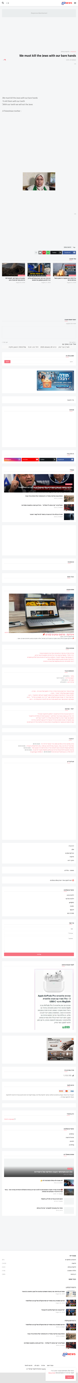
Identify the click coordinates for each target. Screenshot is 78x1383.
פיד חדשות (70, 400)
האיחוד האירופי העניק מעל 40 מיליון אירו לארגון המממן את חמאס (39, 279)
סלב (73, 849)
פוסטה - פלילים (69, 870)
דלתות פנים (70, 895)
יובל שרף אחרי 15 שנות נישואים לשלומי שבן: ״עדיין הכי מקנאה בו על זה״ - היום (50, 697)
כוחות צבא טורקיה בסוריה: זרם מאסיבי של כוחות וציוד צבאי (44, 496)
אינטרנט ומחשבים (39, 1260)
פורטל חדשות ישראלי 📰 (33, 1369)
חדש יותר (72, 342)
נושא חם (71, 680)
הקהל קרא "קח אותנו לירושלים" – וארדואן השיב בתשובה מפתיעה (42, 505)
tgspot (72, 909)
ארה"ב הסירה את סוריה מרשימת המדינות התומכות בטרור (57, 653)
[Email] (40, 252)
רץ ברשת (39, 1274)
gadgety (71, 902)
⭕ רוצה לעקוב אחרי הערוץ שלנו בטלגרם (62, 880)
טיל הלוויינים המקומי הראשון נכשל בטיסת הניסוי (65, 279)
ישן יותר (5, 342)
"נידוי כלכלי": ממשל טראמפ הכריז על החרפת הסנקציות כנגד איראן (54, 655)
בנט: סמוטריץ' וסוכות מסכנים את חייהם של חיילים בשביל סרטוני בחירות (52, 720)
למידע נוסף (51, 1372)
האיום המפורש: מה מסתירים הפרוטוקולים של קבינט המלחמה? (45, 1301)
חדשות (72, 856)
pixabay (71, 1134)
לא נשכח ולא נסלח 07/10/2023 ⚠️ (51, 1180)
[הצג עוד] (36, 252)
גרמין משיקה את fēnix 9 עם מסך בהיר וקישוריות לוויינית (57, 744)
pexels (72, 1141)
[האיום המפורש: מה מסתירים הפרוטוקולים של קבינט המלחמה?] (71, 1303)
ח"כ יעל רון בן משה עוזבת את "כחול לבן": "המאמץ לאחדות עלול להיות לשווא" (51, 716)
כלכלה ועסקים (39, 1270)
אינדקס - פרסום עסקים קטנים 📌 (58, 635)
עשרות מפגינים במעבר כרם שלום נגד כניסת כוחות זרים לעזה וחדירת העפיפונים (50, 722)
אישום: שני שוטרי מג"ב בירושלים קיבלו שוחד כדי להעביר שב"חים (55, 718)
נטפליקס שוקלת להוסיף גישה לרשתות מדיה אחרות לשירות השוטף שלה (53, 747)
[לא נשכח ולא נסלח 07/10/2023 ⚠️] (69, 1183)
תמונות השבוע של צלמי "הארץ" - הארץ (62, 693)
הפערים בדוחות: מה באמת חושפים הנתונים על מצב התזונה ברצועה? (43, 1291)
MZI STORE (70, 913)
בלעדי (72, 676)
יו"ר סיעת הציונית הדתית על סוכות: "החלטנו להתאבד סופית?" (55, 714)
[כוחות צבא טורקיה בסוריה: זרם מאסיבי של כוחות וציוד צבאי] (69, 498)
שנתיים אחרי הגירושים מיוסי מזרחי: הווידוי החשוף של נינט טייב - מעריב (53, 691)
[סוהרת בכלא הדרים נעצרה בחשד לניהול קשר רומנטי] (69, 516)
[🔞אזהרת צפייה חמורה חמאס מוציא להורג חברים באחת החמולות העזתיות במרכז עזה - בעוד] (69, 1192)
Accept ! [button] (69, 1377)
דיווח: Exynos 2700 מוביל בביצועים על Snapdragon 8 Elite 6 (52, 751)
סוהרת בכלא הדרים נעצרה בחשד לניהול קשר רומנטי (46, 514)
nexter (72, 906)
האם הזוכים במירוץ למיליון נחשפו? (52, 1199)
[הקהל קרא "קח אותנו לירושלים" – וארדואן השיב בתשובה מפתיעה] (69, 507)
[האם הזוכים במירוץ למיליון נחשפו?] (69, 1201)
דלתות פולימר (70, 898)
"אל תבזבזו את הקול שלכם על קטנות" (53, 1310)
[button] (75, 3)
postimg (71, 1144)
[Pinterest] (44, 252)
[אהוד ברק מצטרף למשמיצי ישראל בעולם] (69, 1210)
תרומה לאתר (28, 1366)
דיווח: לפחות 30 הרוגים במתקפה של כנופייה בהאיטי (58, 661)
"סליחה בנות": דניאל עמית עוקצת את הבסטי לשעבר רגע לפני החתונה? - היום (51, 695)
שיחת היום (71, 682)
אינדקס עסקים (69, 853)
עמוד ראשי (50, 1366)
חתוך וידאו (71, 860)
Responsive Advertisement (39, 13)
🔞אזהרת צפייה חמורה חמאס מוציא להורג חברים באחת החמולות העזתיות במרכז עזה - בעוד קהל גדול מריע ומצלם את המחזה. (34, 1190)
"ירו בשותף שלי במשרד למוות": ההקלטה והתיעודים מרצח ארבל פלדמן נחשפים (50, 657)
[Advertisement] (39, 32)
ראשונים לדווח (69, 678)
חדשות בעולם (65, 52)
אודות (43, 1366)
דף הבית (73, 52)
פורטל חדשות (70, 1137)
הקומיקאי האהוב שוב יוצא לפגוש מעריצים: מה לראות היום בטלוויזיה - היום (52, 699)
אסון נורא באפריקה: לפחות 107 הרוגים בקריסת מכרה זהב (15, 279)
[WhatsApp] (48, 252)
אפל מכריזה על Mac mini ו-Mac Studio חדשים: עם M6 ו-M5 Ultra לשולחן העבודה (50, 746)
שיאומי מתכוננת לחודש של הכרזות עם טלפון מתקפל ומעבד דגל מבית (53, 750)
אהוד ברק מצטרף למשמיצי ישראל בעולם (50, 1208)
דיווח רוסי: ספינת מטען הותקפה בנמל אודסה (61, 659)
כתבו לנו (36, 1366)
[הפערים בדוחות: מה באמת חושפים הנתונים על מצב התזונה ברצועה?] (71, 1294)
